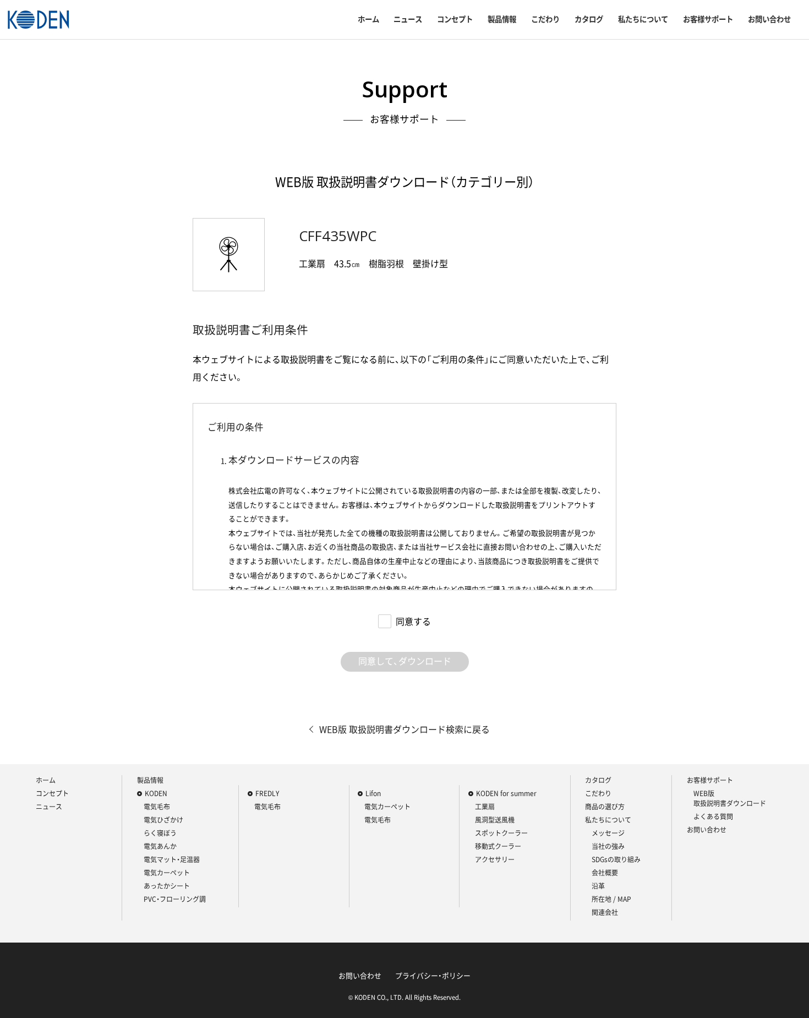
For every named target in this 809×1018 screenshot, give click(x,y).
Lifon (373, 793)
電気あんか (160, 846)
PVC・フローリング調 (175, 899)
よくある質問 (713, 816)
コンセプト (455, 19)
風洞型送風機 (495, 820)
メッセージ (608, 833)
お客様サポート (708, 19)
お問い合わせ (769, 19)
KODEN (156, 793)
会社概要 (605, 873)
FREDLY (267, 793)
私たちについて (643, 19)
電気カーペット (167, 873)
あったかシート (167, 886)
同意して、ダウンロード (404, 660)
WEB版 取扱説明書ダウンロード (729, 798)
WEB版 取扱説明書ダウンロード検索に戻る (404, 729)
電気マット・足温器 (172, 859)
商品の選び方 (605, 807)
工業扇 (485, 807)
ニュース (407, 19)
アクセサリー (495, 859)
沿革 (598, 886)
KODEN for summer (506, 793)
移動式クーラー (498, 846)
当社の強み (608, 846)
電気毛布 (157, 807)
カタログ (589, 19)
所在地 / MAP (611, 899)
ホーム (368, 19)
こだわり (545, 19)
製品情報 (502, 19)
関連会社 (605, 912)
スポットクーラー (501, 833)
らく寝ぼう (160, 833)
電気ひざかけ (163, 820)
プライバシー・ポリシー (433, 975)
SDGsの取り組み (616, 859)
